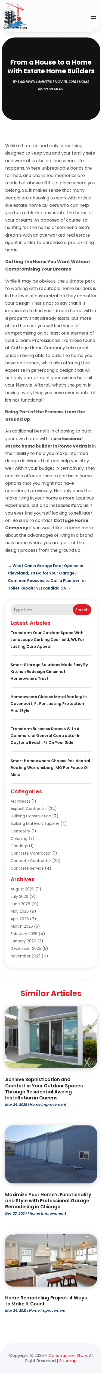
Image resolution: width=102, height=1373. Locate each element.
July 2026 (19, 896)
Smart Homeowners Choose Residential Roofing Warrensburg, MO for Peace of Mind (50, 767)
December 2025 (26, 948)
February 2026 (24, 933)
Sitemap (68, 1360)
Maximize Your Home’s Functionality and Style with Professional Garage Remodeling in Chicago (48, 1200)
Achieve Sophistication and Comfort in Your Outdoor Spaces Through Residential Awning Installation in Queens (44, 1088)
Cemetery (20, 831)
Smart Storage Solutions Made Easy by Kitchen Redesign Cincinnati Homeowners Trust (49, 671)
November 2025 (26, 956)
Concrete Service (27, 868)
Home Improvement (48, 1104)
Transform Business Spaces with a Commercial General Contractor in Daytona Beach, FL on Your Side (46, 735)
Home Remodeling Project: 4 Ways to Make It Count (46, 1300)
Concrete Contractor (31, 853)
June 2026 (20, 904)
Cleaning (19, 838)
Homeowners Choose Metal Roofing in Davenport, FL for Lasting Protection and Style (49, 703)
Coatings (19, 846)
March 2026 (22, 926)
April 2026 (20, 919)
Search (82, 610)
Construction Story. (68, 1355)
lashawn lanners (35, 81)
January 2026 (23, 941)
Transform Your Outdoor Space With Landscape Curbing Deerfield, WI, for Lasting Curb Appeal (47, 639)
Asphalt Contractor (29, 808)
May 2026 (20, 911)
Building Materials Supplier (35, 823)
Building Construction (31, 816)
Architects (20, 801)
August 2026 (22, 889)
